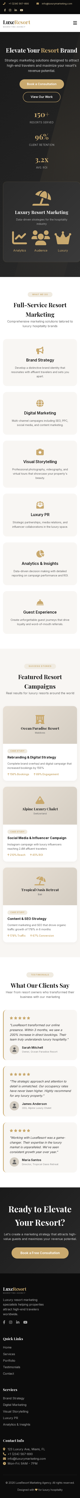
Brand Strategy (13, 1398)
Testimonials (11, 1367)
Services (9, 1354)
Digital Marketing (14, 1405)
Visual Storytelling (15, 1411)
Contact (8, 1373)
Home (7, 1347)
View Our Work (42, 97)
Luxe (16, 23)
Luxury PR (10, 1418)
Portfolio (9, 1360)
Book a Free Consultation (40, 1253)
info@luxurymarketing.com (57, 3)
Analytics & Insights (16, 1424)
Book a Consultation (42, 84)
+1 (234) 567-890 (19, 3)
